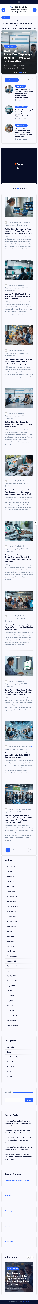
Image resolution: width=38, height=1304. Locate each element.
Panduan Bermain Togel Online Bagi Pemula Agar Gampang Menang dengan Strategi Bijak (18, 492)
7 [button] (26, 188)
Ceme (9, 1052)
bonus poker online (26, 23)
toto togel (8, 1226)
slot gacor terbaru (9, 21)
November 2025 (12, 911)
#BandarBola (26, 746)
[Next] (31, 1257)
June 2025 (10, 936)
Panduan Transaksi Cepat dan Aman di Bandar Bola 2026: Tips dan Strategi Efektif (18, 755)
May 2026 (10, 881)
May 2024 (10, 1001)
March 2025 (11, 951)
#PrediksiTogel (19, 285)
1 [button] (14, 72)
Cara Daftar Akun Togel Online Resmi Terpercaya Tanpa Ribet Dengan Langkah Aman (18, 692)
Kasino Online (12, 1062)
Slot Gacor (21, 86)
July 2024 (10, 991)
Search (8, 1093)
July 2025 (10, 931)
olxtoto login (9, 1241)
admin (10, 66)
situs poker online (22, 21)
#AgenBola (17, 746)
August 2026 (11, 867)
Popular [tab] (11, 80)
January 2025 (11, 961)
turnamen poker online (10, 23)
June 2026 (10, 877)
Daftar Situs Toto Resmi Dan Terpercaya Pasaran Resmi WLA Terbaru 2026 (18, 424)
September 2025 (12, 921)
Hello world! (27, 1180)
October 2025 (11, 916)
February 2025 (12, 956)
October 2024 (11, 976)
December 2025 (12, 906)
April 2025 (10, 946)
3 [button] (18, 72)
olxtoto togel (9, 1211)
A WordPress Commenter (13, 1180)
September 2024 (12, 981)
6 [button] (25, 72)
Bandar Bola (11, 1047)
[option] (19, 52)
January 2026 (11, 901)
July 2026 (10, 872)
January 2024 (11, 1020)
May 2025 (10, 941)
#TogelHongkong (10, 288)
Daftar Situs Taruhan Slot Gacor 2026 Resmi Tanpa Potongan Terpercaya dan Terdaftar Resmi (24, 93)
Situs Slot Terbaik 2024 (10, 28)
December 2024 (12, 966)
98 (24, 850)
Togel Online (10, 46)
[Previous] (28, 1257)
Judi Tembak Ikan (20, 164)
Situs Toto (8, 1195)
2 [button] (16, 72)
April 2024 (10, 1006)
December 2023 (12, 1025)
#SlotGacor (17, 222)
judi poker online (8, 25)
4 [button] (20, 72)
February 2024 (12, 1016)
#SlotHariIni (27, 222)
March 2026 (11, 891)
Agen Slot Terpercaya (23, 25)
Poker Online (11, 1067)
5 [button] (23, 72)
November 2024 (12, 971)
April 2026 (10, 886)
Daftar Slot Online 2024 (28, 28)
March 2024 (11, 1011)
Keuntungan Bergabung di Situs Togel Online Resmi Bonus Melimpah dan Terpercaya (23, 132)
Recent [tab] (26, 80)
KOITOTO (25, 1301)
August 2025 (11, 926)
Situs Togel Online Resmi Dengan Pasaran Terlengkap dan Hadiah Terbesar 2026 (19, 627)
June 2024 (10, 996)
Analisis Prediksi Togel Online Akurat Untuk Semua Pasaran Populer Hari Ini (17, 296)
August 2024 (11, 986)
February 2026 (12, 896)
